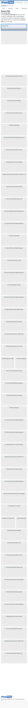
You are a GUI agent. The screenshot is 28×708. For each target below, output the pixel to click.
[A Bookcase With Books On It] (14, 547)
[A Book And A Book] (21, 522)
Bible (17, 8)
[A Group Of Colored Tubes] (8, 522)
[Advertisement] (14, 59)
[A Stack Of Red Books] (14, 129)
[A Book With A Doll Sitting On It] (14, 93)
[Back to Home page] (7, 2)
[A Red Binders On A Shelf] (7, 363)
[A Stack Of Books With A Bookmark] (14, 375)
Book (3, 8)
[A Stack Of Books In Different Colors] (14, 80)
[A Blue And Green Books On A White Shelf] (14, 338)
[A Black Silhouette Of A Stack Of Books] (14, 449)
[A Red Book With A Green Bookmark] (14, 166)
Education (10, 8)
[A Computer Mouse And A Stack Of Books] (14, 584)
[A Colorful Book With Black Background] (14, 387)
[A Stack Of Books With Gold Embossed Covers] (14, 142)
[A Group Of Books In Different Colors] (14, 559)
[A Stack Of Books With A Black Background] (14, 277)
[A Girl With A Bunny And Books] (14, 105)
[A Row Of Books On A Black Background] (14, 252)
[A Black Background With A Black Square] (14, 314)
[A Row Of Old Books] (14, 412)
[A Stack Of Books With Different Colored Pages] (14, 498)
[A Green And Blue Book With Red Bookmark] (14, 215)
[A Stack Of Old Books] (21, 363)
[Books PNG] (14, 26)
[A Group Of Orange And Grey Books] (14, 191)
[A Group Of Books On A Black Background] (14, 485)
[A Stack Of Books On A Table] (14, 264)
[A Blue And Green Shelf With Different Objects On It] (14, 178)
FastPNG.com (4, 5)
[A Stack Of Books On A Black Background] (14, 228)
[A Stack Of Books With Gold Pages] (14, 400)
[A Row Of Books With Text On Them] (14, 350)
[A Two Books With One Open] (14, 289)
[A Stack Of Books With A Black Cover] (14, 203)
